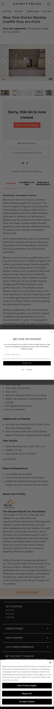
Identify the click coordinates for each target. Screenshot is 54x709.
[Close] (50, 662)
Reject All (27, 693)
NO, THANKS (27, 369)
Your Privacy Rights (27, 685)
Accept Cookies (27, 701)
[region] (27, 683)
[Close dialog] (51, 331)
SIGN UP (27, 363)
